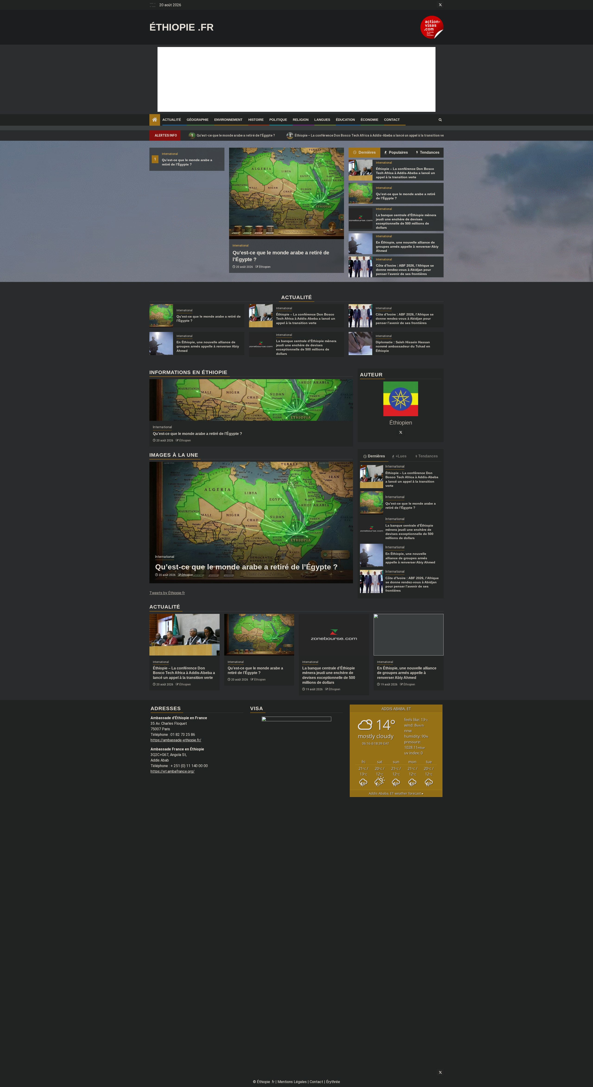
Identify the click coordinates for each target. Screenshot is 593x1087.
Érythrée (333, 1082)
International (170, 154)
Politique (278, 120)
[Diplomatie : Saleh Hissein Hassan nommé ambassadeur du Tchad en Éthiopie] (360, 343)
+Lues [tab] (401, 456)
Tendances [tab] (429, 152)
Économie (369, 120)
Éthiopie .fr (181, 27)
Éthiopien (265, 267)
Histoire (256, 120)
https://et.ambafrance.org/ (173, 771)
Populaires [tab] (398, 152)
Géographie (197, 120)
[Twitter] (400, 432)
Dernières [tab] (367, 152)
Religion (301, 120)
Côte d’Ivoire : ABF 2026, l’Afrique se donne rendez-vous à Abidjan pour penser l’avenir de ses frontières (405, 270)
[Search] (440, 120)
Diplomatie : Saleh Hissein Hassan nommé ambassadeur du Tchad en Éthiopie (403, 346)
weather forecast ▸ (396, 793)
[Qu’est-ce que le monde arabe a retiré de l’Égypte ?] (286, 193)
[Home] (154, 120)
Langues (322, 120)
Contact (392, 120)
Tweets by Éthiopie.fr (167, 593)
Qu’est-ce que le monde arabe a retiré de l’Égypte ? (233, 135)
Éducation (345, 120)
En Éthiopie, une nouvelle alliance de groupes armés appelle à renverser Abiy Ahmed (407, 247)
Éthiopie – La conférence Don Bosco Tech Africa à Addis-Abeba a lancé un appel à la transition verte (369, 135)
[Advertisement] (296, 79)
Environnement (228, 120)
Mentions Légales (292, 1082)
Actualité (171, 120)
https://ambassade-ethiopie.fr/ (176, 740)
